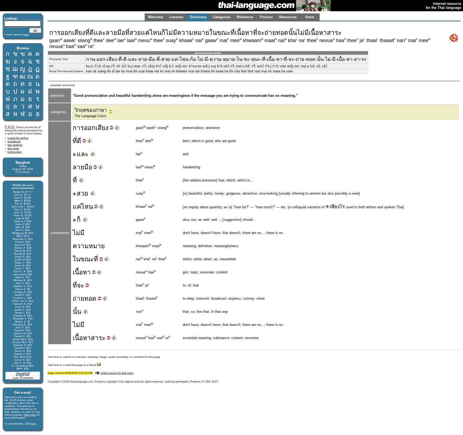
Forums (266, 17)
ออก (89, 127)
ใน (76, 259)
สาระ (98, 337)
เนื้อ (78, 272)
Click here (30, 414)
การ (78, 127)
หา (87, 272)
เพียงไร (337, 206)
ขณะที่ (89, 259)
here (33, 423)
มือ (88, 167)
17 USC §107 (209, 381)
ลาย (78, 167)
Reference (245, 17)
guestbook (14, 141)
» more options (16, 34)
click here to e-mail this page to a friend (72, 364)
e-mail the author (18, 137)
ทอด (90, 298)
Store (309, 17)
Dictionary (198, 17)
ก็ (79, 219)
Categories (221, 17)
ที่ (75, 140)
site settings (15, 144)
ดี (79, 140)
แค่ (77, 206)
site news (13, 148)
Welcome (155, 17)
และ (82, 154)
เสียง (102, 127)
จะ (80, 285)
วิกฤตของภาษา (90, 110)
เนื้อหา (82, 337)
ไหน (87, 206)
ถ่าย (78, 298)
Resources (288, 17)
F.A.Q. (10, 127)
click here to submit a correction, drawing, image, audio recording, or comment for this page (104, 356)
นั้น (77, 311)
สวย (82, 193)
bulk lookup (15, 151)
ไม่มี (78, 232)
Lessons (176, 17)
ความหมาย (89, 246)
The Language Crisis (90, 116)
